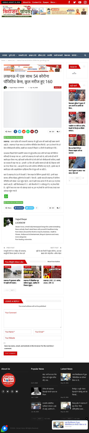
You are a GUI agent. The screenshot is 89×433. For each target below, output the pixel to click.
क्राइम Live (32, 55)
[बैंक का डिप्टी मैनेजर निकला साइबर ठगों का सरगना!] (77, 140)
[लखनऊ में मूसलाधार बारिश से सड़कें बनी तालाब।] (13, 272)
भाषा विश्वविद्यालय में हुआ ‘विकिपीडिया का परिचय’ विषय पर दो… (79, 377)
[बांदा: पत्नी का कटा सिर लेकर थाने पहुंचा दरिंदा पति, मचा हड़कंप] (36, 377)
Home (4, 55)
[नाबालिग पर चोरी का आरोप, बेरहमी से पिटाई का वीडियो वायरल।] (77, 117)
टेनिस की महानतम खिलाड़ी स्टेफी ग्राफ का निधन (50, 392)
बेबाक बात (67, 55)
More (53, 2)
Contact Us (36, 2)
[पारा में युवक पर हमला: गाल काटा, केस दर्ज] (77, 162)
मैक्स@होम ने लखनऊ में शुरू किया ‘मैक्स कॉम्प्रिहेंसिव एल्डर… (79, 406)
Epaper (46, 2)
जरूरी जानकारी (58, 55)
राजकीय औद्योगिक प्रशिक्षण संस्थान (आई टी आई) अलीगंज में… (49, 406)
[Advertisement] (44, 34)
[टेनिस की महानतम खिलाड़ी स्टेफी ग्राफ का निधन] (36, 391)
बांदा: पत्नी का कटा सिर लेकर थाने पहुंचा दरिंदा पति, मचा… (50, 377)
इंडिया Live (41, 55)
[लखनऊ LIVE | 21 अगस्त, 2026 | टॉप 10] (52, 272)
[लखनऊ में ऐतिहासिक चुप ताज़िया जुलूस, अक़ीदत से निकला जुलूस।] (32, 272)
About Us (26, 2)
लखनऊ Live (58, 87)
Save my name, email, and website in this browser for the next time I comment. (29, 347)
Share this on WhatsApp (14, 137)
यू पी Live (12, 55)
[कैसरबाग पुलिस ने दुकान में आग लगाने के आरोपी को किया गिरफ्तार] (77, 95)
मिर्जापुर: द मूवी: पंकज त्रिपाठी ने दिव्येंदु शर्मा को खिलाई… (79, 392)
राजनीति (49, 55)
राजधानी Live (23, 55)
